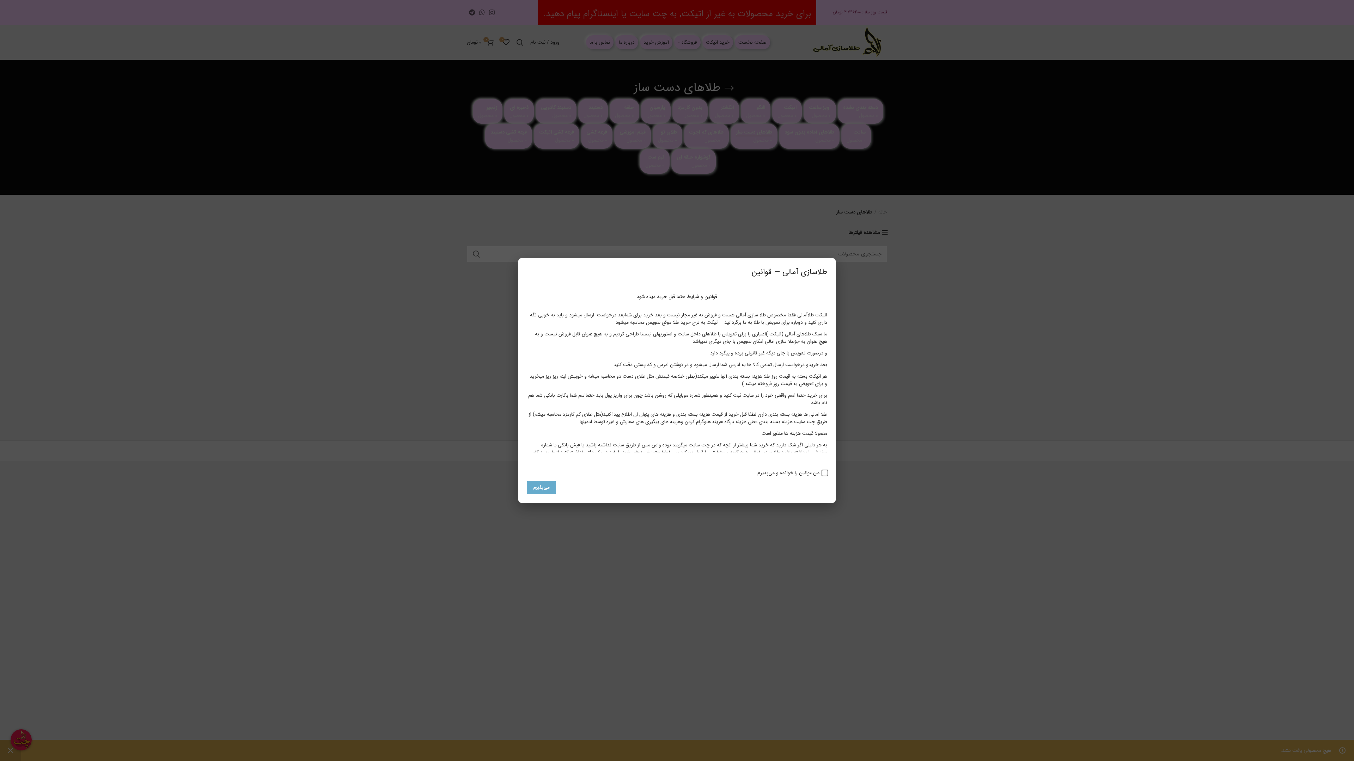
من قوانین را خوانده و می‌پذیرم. (788, 473)
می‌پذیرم (541, 487)
